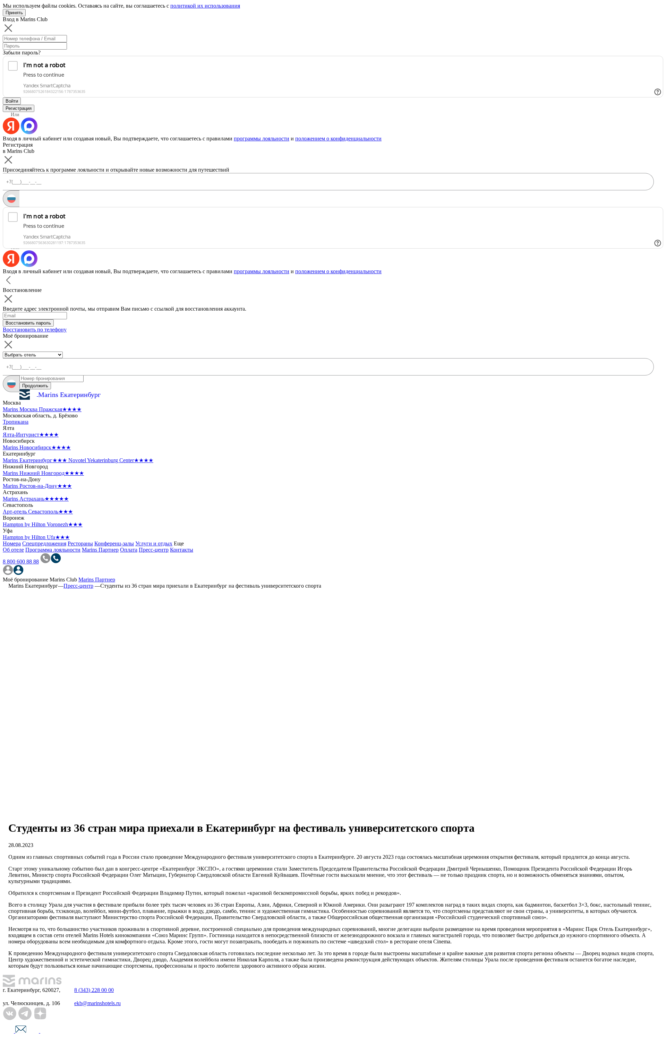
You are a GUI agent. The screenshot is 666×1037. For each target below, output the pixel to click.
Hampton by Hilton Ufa (36, 537)
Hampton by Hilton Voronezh (43, 524)
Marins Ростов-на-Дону (37, 486)
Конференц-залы (114, 543)
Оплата (128, 550)
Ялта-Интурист (31, 435)
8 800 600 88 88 (21, 561)
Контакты (181, 550)
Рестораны (80, 543)
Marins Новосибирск (37, 447)
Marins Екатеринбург (35, 460)
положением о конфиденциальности (338, 138)
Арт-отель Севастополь (38, 512)
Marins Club (63, 579)
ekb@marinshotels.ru (97, 1003)
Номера (12, 543)
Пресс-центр (154, 550)
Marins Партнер (100, 550)
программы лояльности (261, 138)
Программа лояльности (52, 550)
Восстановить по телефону (35, 329)
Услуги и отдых (153, 543)
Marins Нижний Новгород (43, 473)
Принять (14, 12)
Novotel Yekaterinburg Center (110, 460)
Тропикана (15, 422)
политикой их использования (205, 6)
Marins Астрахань (36, 499)
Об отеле (13, 550)
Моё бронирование (25, 579)
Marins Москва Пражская (42, 409)
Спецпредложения (44, 543)
